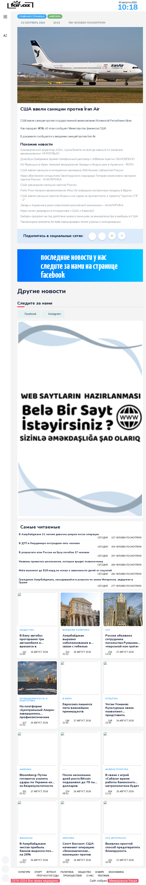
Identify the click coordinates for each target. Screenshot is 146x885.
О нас (90, 875)
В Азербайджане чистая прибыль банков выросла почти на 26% (37, 849)
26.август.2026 (39, 652)
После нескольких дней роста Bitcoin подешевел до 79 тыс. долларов (80, 780)
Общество (84, 872)
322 (67, 652)
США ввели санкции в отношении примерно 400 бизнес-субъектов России (71, 170)
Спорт (38, 872)
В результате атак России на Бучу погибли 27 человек (54, 552)
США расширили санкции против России (48, 185)
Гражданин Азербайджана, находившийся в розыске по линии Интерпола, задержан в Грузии (76, 581)
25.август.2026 (125, 791)
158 (67, 860)
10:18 (127, 7)
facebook (30, 313)
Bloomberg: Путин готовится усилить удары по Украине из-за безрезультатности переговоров (36, 782)
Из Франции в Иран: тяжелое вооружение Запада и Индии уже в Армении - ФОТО (77, 164)
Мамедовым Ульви (123, 881)
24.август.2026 (125, 720)
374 (67, 791)
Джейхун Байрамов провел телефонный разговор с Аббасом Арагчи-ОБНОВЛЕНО (77, 159)
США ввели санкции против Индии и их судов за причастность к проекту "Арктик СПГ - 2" (79, 198)
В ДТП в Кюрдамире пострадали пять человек (49, 543)
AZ (5, 35)
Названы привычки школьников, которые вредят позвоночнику (61, 561)
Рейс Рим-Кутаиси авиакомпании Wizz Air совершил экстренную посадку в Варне (75, 190)
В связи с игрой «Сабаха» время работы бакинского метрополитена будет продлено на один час (122, 782)
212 (24, 860)
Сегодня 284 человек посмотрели (119, 564)
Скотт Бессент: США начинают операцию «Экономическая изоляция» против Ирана (78, 851)
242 (110, 860)
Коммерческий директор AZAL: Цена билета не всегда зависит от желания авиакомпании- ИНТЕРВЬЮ (71, 152)
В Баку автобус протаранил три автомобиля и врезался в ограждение (32, 643)
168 (110, 720)
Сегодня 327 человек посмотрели (119, 537)
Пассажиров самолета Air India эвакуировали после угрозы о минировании (70, 222)
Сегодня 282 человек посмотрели (119, 574)
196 (67, 720)
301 (24, 791)
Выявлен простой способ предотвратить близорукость (122, 847)
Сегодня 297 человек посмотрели (119, 556)
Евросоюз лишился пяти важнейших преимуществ (77, 708)
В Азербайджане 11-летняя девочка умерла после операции (59, 534)
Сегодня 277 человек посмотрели (119, 586)
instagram (54, 313)
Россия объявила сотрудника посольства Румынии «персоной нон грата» (122, 641)
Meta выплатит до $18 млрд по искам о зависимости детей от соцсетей (65, 570)
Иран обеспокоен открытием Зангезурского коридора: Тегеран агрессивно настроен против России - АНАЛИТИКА (78, 177)
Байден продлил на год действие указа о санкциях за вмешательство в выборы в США (79, 216)
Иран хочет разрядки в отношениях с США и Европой (57, 211)
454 (110, 791)
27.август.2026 (125, 652)
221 (24, 652)
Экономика (116, 872)
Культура (24, 872)
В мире (99, 872)
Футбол (51, 872)
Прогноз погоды (48, 875)
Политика (67, 872)
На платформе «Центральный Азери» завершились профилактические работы (37, 713)
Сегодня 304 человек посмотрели (119, 546)
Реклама (103, 875)
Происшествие (72, 875)
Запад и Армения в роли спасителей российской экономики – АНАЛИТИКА (71, 205)
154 (110, 652)
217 (24, 722)
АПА (41, 128)
